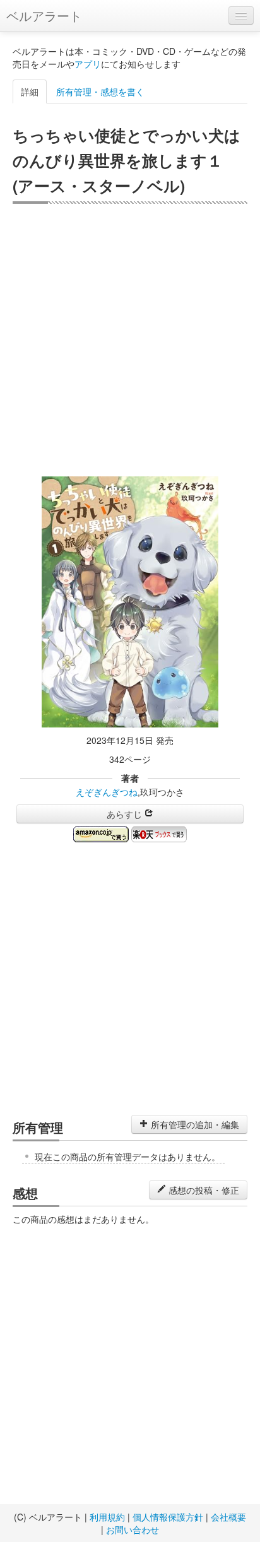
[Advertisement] (130, 340)
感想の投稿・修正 (202, 1190)
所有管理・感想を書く (100, 91)
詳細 (29, 91)
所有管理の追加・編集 (193, 1124)
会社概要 (228, 1516)
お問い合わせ (132, 1529)
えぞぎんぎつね (107, 792)
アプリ (87, 63)
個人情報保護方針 (168, 1516)
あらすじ (126, 814)
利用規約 (107, 1516)
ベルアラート (44, 15)
